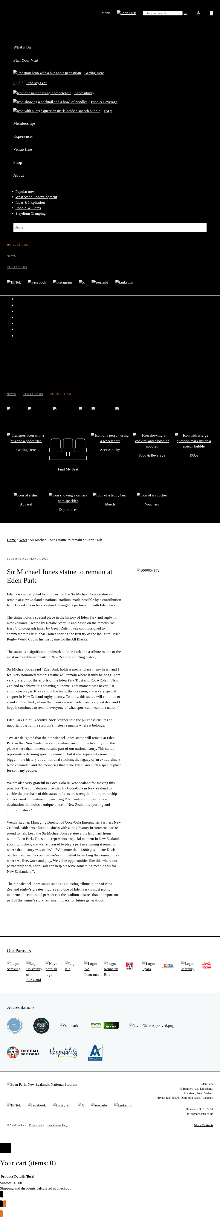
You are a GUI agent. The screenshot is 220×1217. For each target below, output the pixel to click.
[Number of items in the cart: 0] (211, 13)
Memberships (24, 123)
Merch (110, 504)
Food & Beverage (104, 102)
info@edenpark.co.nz (200, 1113)
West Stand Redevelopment (36, 197)
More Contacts (203, 1125)
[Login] (198, 13)
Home (11, 540)
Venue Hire (22, 149)
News (11, 256)
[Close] (5, 1148)
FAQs (108, 111)
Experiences (23, 136)
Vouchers (152, 504)
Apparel (26, 504)
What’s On (22, 47)
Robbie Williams (28, 208)
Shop (17, 162)
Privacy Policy (36, 1125)
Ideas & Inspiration (30, 202)
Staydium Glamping (30, 213)
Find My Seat (36, 83)
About (18, 175)
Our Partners (19, 950)
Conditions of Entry (57, 1125)
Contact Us (17, 267)
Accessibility (84, 93)
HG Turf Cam (18, 244)
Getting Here (94, 73)
